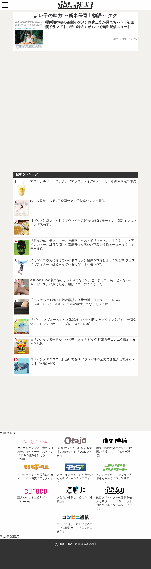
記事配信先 (11, 536)
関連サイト (11, 433)
